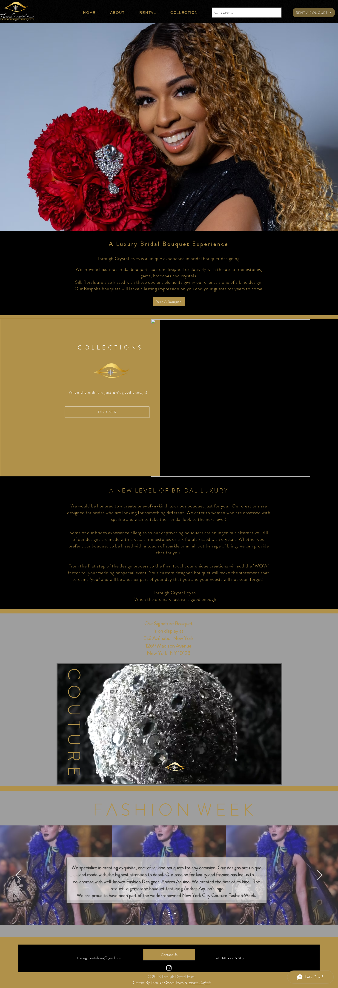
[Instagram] (168, 967)
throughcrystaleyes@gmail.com (99, 957)
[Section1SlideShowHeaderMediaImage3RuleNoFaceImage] (175, 913)
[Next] (319, 875)
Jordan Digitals (199, 982)
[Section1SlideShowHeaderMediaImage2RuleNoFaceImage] (169, 913)
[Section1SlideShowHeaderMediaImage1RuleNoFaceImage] (163, 913)
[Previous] (18, 875)
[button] (304, 472)
